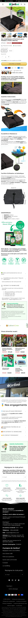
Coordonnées (19, 605)
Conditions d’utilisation (21, 601)
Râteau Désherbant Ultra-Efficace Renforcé (20, 349)
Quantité (3, 54)
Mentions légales (11, 605)
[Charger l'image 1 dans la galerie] (3, 35)
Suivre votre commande (10, 559)
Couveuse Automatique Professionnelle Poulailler (19, 370)
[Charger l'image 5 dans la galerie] (25, 35)
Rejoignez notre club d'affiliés (11, 550)
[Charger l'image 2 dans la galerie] (9, 35)
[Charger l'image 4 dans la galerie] (20, 35)
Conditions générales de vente (20, 603)
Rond (10, 50)
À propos (5, 562)
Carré (4, 50)
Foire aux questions (8, 556)
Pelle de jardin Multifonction (5, 369)
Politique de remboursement (18, 599)
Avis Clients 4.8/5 (8, 553)
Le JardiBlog (6, 565)
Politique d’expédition (7, 603)
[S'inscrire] (25, 477)
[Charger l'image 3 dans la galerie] (14, 35)
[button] (2, 4)
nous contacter (16, 525)
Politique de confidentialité (9, 601)
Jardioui (8, 599)
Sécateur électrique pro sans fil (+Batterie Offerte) (7, 349)
